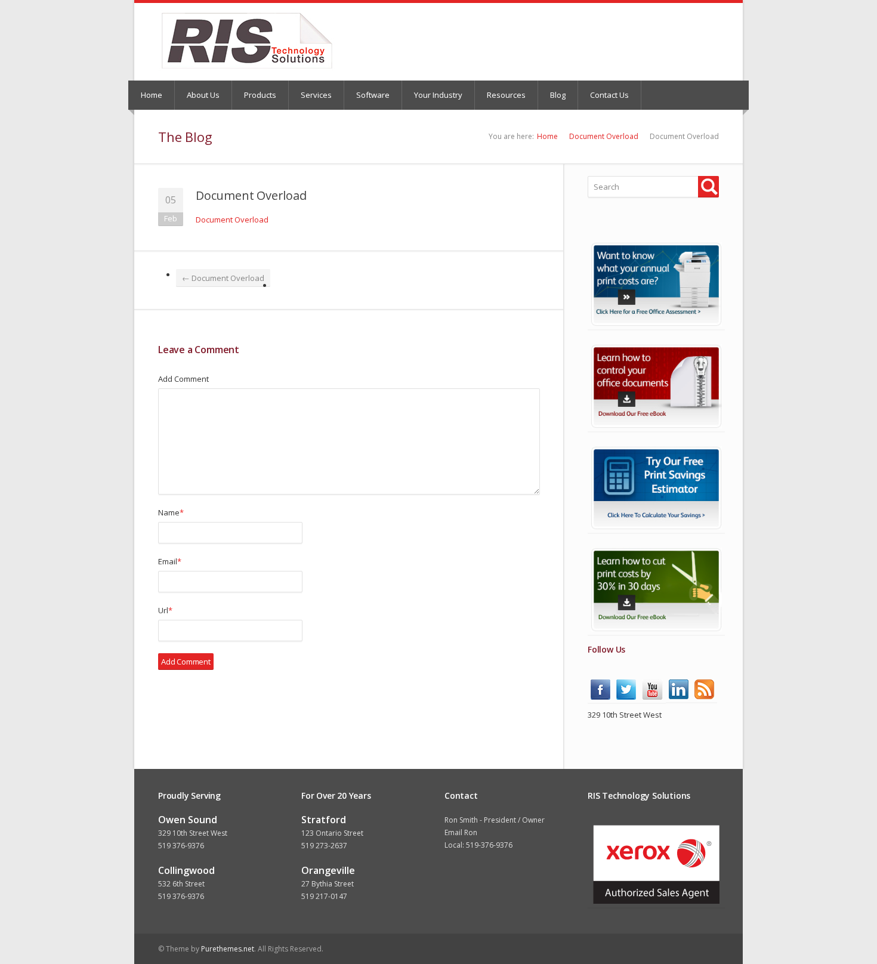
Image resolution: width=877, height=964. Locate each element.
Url (165, 610)
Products (260, 94)
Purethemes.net (227, 949)
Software (373, 94)
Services (316, 94)
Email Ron (460, 832)
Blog (558, 94)
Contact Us (609, 94)
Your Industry (438, 94)
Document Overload (603, 136)
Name (171, 512)
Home (151, 94)
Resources (506, 94)
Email (169, 561)
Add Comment (183, 378)
